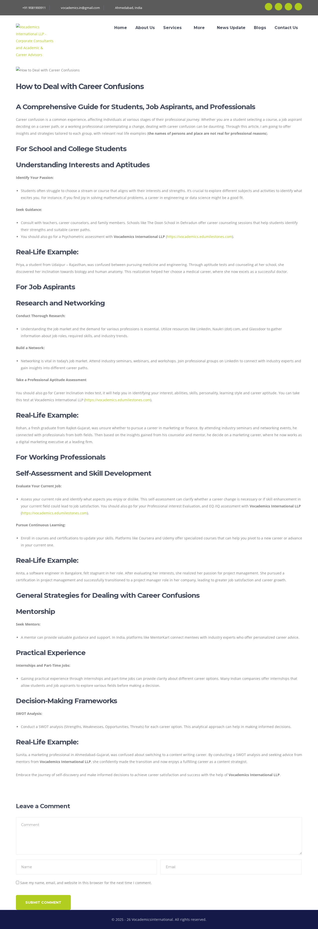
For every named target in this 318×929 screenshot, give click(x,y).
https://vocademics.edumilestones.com (199, 236)
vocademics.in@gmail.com (80, 7)
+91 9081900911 (34, 7)
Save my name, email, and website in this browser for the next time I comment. (86, 882)
